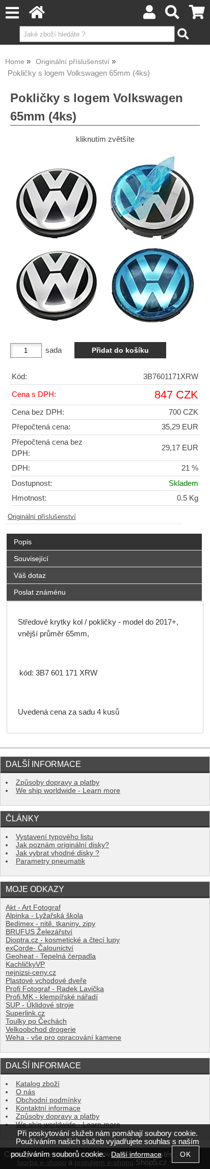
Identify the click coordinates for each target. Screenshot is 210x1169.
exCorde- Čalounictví (39, 948)
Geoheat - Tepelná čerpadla (51, 956)
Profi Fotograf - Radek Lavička (55, 989)
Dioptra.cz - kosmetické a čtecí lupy (63, 940)
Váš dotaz (30, 575)
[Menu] (12, 13)
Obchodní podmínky (48, 1100)
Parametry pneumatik (50, 861)
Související (31, 559)
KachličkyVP (25, 964)
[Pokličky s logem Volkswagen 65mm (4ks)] (105, 239)
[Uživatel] (149, 15)
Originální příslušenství (42, 516)
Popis (23, 542)
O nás (25, 1092)
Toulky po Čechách (36, 1021)
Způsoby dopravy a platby (57, 782)
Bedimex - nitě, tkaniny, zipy (50, 924)
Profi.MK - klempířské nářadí (52, 997)
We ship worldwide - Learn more (68, 790)
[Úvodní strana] (37, 15)
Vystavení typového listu (54, 837)
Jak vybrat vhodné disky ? (57, 853)
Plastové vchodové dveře (46, 981)
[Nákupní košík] (197, 15)
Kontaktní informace (48, 1108)
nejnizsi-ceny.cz (31, 972)
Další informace (136, 1154)
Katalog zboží (38, 1084)
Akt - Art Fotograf (33, 907)
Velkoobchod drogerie (41, 1029)
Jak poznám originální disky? (62, 845)
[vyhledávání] (173, 15)
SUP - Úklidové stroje (40, 1005)
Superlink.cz (25, 1013)
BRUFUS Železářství (39, 932)
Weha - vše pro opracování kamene (63, 1037)
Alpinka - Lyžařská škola (44, 915)
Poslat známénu (40, 592)
